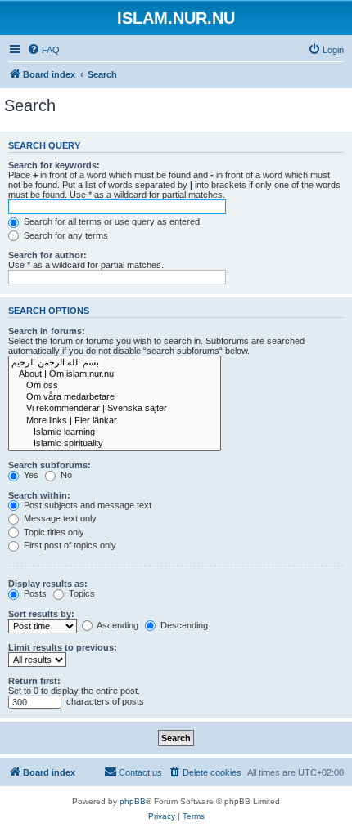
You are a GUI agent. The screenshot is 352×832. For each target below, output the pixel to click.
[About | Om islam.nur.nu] (114, 374)
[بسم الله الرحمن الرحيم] (114, 363)
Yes (29, 475)
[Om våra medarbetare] (114, 397)
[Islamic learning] (114, 432)
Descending (183, 625)
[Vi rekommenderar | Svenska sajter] (114, 408)
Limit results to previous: (62, 647)
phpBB (133, 801)
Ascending (116, 625)
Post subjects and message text (86, 505)
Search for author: (47, 255)
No (65, 475)
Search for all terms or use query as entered (110, 221)
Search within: (39, 495)
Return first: (34, 681)
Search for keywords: (54, 165)
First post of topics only (68, 545)
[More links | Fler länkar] (114, 421)
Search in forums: (46, 331)
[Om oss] (114, 385)
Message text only (59, 518)
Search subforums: (49, 465)
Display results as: (48, 583)
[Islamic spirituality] (114, 444)
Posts (34, 593)
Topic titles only (52, 532)
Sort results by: (41, 614)
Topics (80, 593)
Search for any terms (64, 235)
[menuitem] (43, 50)
